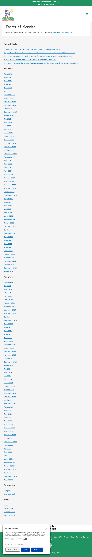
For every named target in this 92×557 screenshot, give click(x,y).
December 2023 (10, 185)
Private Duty (53, 552)
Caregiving (7, 490)
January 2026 (9, 98)
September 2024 (10, 154)
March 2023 (8, 216)
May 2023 (7, 209)
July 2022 (7, 240)
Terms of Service (82, 537)
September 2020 (10, 268)
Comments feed (9, 512)
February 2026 (9, 95)
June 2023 (8, 205)
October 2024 (9, 150)
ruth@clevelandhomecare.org (47, 1)
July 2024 (7, 160)
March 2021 (8, 251)
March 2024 (8, 174)
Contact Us (58, 537)
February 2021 (9, 254)
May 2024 (7, 167)
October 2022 (9, 230)
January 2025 (9, 140)
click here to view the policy (63, 32)
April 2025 (8, 129)
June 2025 (8, 122)
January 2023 (9, 223)
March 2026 (8, 91)
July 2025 (7, 119)
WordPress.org (9, 515)
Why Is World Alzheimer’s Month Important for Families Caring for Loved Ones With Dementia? (39, 53)
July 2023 (7, 202)
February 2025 (9, 136)
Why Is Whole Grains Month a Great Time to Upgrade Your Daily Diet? (30, 60)
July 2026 (7, 77)
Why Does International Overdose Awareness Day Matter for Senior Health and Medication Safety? (41, 63)
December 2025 (10, 102)
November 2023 (10, 188)
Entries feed (8, 508)
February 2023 (9, 219)
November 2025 (10, 105)
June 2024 (8, 164)
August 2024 (8, 157)
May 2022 (7, 247)
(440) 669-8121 (47, 4)
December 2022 (10, 226)
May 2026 (7, 84)
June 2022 (8, 244)
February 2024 (9, 178)
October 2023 (9, 192)
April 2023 (8, 212)
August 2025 (8, 115)
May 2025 (7, 126)
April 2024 (8, 171)
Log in (6, 505)
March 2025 (8, 133)
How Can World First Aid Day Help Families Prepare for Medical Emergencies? (32, 49)
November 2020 (10, 261)
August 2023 (8, 199)
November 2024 (10, 147)
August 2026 (8, 74)
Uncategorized (9, 494)
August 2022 (8, 237)
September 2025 (10, 112)
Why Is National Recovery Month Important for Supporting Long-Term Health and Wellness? (38, 56)
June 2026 (8, 81)
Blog (50, 537)
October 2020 (9, 264)
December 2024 (10, 143)
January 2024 (9, 181)
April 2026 (8, 88)
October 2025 (9, 109)
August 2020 (8, 271)
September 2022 (10, 233)
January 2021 (9, 257)
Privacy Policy (69, 537)
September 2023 (10, 195)
